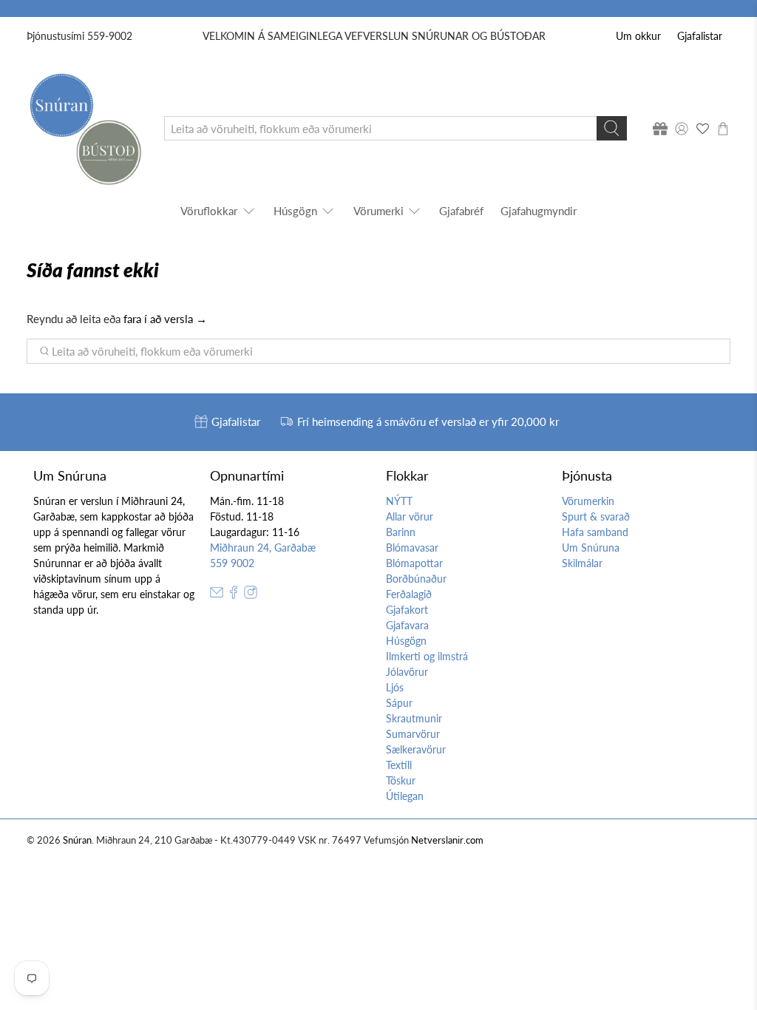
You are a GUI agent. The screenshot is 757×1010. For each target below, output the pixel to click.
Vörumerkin (588, 501)
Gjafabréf (461, 210)
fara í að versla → (165, 318)
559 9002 (232, 563)
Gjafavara (407, 625)
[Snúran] (84, 128)
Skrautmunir (414, 718)
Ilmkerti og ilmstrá (427, 656)
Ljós (395, 687)
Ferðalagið (409, 594)
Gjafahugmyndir (538, 210)
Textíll (399, 765)
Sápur (399, 703)
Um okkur (638, 36)
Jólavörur (407, 671)
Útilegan (405, 796)
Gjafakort (407, 609)
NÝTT (399, 501)
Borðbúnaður (416, 578)
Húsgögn (295, 210)
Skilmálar (582, 563)
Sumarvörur (413, 734)
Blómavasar (412, 547)
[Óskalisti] (702, 128)
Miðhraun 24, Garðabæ (263, 547)
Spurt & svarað (596, 516)
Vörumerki (378, 210)
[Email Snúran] (216, 595)
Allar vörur (409, 516)
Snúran (77, 840)
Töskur (400, 780)
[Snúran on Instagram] (250, 595)
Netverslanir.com (447, 840)
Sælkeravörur (416, 749)
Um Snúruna (590, 547)
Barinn (400, 532)
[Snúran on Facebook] (233, 595)
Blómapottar (414, 563)
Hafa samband (595, 532)
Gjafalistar (699, 36)
